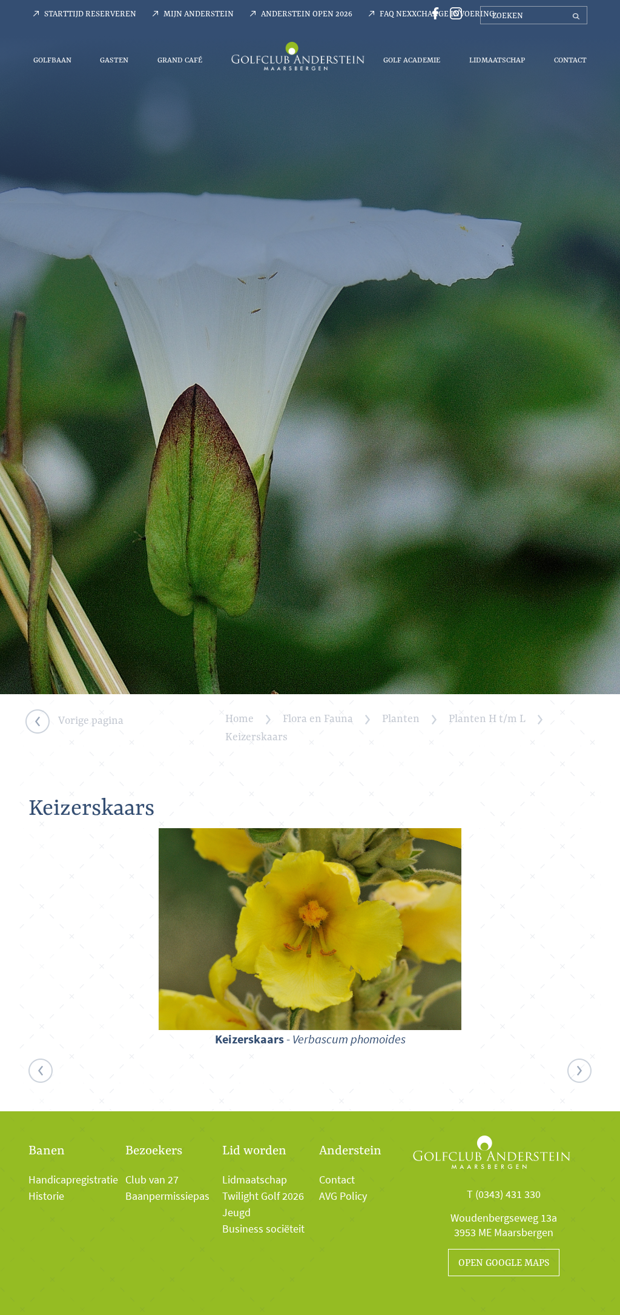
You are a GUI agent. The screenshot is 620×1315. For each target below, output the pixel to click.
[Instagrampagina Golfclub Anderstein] (453, 12)
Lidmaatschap (497, 59)
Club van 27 (152, 1180)
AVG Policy (343, 1196)
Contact (570, 59)
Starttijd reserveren (90, 13)
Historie (46, 1196)
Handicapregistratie (73, 1180)
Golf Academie (411, 59)
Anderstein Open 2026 (306, 13)
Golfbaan (52, 59)
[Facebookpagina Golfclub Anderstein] (433, 12)
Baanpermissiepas (167, 1196)
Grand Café (179, 59)
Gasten (114, 59)
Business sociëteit (263, 1229)
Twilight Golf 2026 (263, 1196)
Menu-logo (297, 56)
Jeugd (236, 1212)
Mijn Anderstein (198, 13)
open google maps (503, 1262)
